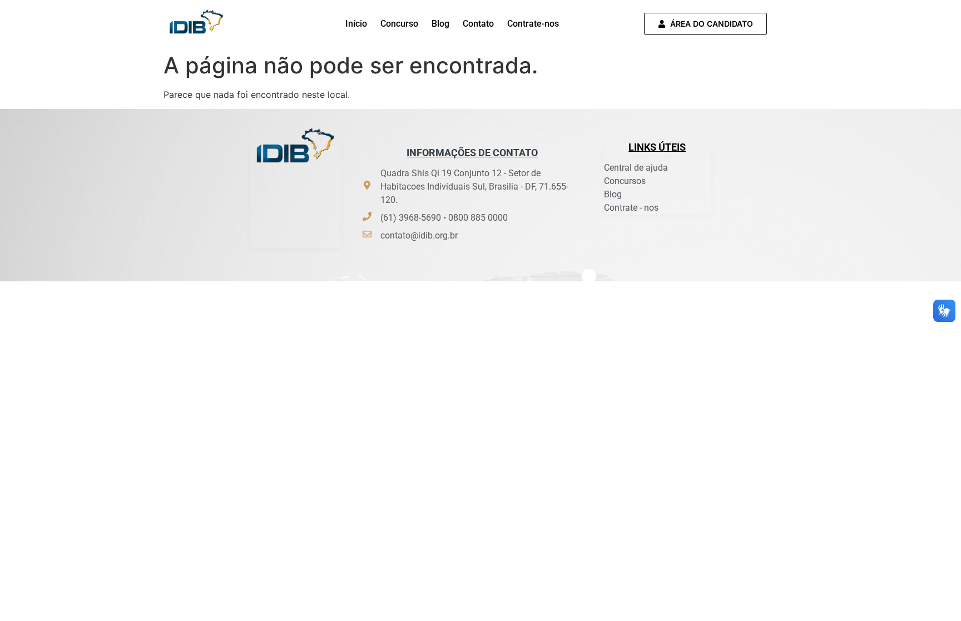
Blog (440, 23)
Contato (478, 23)
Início (356, 23)
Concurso (399, 23)
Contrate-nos (533, 23)
